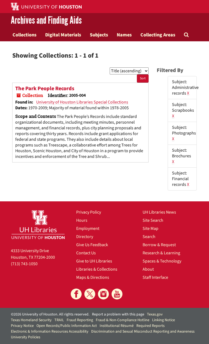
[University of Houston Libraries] (38, 224)
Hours (81, 220)
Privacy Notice (22, 326)
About (148, 269)
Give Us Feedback (92, 245)
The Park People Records (44, 88)
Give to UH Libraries (94, 261)
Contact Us (86, 253)
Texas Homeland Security (31, 320)
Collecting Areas (157, 34)
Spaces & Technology (162, 261)
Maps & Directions (92, 277)
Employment (87, 229)
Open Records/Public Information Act (66, 326)
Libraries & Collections (96, 269)
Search (149, 237)
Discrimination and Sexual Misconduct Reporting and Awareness (143, 331)
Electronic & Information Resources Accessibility (49, 331)
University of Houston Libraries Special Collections (82, 102)
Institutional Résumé (117, 326)
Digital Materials (63, 34)
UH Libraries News (159, 212)
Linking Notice (163, 320)
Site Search (153, 220)
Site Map (150, 229)
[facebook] (76, 294)
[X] (89, 294)
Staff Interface (155, 277)
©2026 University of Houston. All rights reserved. (50, 314)
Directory (84, 237)
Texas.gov (155, 314)
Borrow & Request (159, 245)
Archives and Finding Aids (46, 20)
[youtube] (117, 294)
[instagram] (103, 294)
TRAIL (59, 320)
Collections (24, 34)
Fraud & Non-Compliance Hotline (122, 320)
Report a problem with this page (118, 314)
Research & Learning (161, 253)
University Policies (25, 337)
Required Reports (150, 326)
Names (124, 34)
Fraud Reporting (80, 320)
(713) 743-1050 (24, 264)
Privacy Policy (88, 212)
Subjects (99, 34)
